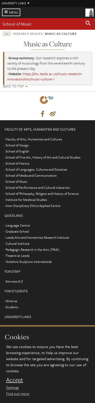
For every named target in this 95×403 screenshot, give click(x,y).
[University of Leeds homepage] (89, 12)
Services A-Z (14, 281)
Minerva (11, 300)
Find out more (17, 393)
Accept (14, 380)
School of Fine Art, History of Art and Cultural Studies (43, 157)
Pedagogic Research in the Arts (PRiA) (33, 249)
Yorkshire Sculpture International (29, 261)
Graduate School (17, 231)
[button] (88, 23)
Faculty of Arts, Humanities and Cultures (34, 139)
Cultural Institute (17, 243)
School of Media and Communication (31, 175)
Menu (13, 12)
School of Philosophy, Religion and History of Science (42, 193)
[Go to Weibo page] (53, 114)
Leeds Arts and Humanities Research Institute (37, 237)
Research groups (28, 33)
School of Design (17, 145)
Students (12, 306)
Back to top (13, 86)
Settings (12, 387)
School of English (17, 151)
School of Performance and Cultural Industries (38, 187)
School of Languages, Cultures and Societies (36, 169)
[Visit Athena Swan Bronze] (47, 101)
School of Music (17, 24)
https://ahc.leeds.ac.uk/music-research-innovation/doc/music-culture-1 (44, 76)
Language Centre (18, 225)
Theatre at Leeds (17, 255)
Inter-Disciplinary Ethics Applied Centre (33, 205)
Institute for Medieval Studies (26, 199)
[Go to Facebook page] (43, 114)
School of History (17, 163)
